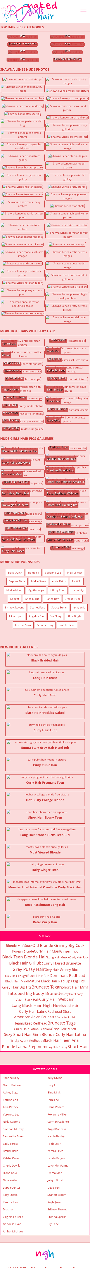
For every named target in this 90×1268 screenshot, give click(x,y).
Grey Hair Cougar (16, 976)
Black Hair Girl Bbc (26, 963)
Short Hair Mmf (75, 987)
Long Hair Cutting (57, 1047)
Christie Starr (23, 625)
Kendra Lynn (11, 1202)
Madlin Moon (14, 590)
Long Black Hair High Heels (38, 1005)
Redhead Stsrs (59, 1011)
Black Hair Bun (38, 975)
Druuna (8, 1209)
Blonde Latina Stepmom (24, 1046)
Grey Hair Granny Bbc (61, 969)
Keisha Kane (11, 1158)
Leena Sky (77, 590)
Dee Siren (53, 1187)
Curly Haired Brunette (62, 963)
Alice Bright (74, 616)
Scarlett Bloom (56, 1195)
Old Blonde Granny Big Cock (58, 945)
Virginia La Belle (13, 1217)
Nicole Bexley (56, 1136)
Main (29, 12)
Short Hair (78, 1046)
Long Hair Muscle (58, 957)
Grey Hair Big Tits (16, 987)
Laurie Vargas (56, 1158)
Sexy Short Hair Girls (23, 1034)
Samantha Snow (13, 1136)
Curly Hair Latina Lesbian (32, 1029)
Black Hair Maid (16, 981)
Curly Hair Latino (33, 1011)
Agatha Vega (36, 590)
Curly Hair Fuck (79, 957)
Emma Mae (54, 1173)
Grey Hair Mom (63, 1028)
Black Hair (71, 1006)
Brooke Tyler (72, 599)
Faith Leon (54, 1144)
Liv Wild (76, 581)
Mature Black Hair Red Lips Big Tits (56, 981)
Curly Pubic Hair (66, 1017)
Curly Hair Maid (47, 951)
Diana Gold (10, 1173)
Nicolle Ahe (10, 1180)
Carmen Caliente (58, 1122)
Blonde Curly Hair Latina (64, 1034)
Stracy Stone (59, 607)
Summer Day (45, 625)
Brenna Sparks (56, 1217)
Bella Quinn (15, 572)
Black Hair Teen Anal (61, 1040)
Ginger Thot (69, 951)
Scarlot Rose (37, 607)
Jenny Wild (79, 607)
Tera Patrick (10, 1107)
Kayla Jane (54, 1202)
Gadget (14, 599)
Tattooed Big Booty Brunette (35, 993)
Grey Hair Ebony (73, 994)
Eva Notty (55, 616)
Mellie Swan (38, 581)
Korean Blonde (23, 951)
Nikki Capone (11, 1122)
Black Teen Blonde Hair (24, 957)
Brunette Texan (46, 987)
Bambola (33, 572)
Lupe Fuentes (12, 1187)
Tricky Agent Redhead (26, 1040)
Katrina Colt (10, 1100)
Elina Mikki (54, 1092)
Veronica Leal (11, 1114)
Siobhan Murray (13, 1129)
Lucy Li (51, 1085)
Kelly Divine (54, 1078)
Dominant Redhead (67, 975)
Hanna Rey (52, 599)
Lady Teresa (10, 1144)
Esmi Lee (53, 1100)
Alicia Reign (59, 581)
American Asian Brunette (35, 1016)
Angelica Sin (36, 616)
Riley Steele (10, 1195)
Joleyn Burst (55, 1180)
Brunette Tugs (61, 1023)
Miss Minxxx (74, 572)
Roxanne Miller (57, 1114)
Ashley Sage (10, 1092)
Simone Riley (11, 1078)
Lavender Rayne (57, 1165)
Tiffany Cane (57, 590)
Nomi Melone (12, 1085)
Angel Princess (56, 1129)
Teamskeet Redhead (30, 1023)
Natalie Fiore (67, 625)
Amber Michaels (13, 1231)
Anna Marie (32, 599)
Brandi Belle (10, 1151)
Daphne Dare (17, 581)
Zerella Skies (55, 1151)
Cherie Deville (11, 1165)
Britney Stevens (14, 607)
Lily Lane (53, 1224)
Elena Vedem (55, 1107)
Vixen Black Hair (27, 999)
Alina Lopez (16, 616)
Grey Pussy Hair (28, 969)
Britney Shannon (58, 1209)
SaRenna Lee (53, 572)
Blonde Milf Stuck (19, 945)
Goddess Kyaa (12, 1224)
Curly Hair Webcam (56, 999)
